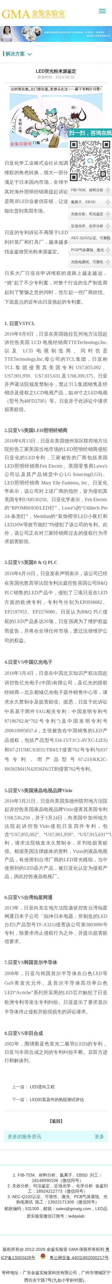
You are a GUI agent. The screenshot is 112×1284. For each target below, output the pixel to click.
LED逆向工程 (42, 1086)
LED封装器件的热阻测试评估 (57, 1099)
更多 (99, 1136)
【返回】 (56, 1121)
